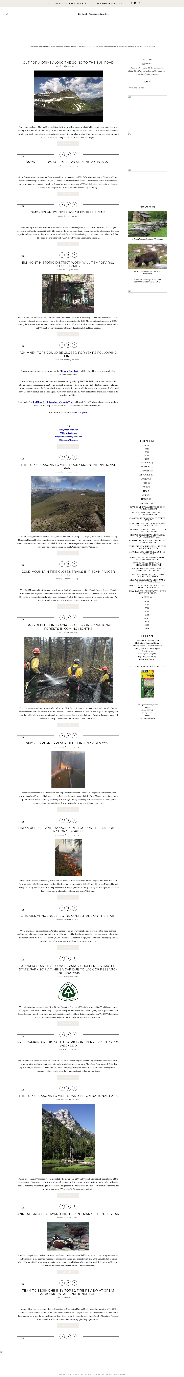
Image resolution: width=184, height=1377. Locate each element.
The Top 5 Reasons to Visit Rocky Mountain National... (147, 536)
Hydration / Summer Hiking (147, 643)
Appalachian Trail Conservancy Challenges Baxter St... (147, 570)
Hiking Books (147, 713)
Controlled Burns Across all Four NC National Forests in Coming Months (68, 627)
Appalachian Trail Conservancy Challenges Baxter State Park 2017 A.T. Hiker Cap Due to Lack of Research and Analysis (68, 969)
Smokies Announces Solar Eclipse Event (68, 212)
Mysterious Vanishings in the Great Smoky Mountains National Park (147, 280)
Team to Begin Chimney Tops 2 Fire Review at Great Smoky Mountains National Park (68, 1292)
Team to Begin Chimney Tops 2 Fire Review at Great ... (147, 592)
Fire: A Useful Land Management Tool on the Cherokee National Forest (68, 829)
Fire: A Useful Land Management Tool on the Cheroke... (147, 558)
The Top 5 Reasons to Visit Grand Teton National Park (68, 1096)
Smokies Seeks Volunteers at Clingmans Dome (68, 162)
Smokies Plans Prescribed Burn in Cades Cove (68, 743)
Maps (147, 716)
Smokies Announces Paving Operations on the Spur (68, 915)
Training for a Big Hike (147, 654)
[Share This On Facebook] (62, 154)
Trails (147, 708)
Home (47, 3)
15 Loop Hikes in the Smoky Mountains (147, 239)
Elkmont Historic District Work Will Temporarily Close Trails (68, 264)
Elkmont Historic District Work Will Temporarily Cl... (147, 525)
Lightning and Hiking (147, 657)
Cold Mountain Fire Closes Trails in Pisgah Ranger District (68, 573)
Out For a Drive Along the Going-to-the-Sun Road (68, 62)
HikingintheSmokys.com (147, 705)
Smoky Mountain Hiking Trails (70, 3)
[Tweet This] (68, 154)
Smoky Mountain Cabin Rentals (106, 3)
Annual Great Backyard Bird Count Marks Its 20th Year (68, 1214)
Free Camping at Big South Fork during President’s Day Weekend (68, 1044)
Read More (68, 144)
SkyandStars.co (120, 1374)
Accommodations (147, 718)
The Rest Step (147, 651)
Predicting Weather (147, 659)
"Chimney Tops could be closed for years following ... (147, 530)
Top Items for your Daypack (147, 640)
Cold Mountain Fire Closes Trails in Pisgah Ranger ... (147, 542)
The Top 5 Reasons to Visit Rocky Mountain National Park (68, 466)
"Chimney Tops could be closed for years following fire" (68, 354)
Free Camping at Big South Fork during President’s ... (147, 575)
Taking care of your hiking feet (147, 649)
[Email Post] (23, 156)
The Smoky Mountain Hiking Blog (86, 1374)
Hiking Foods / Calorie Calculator (147, 646)
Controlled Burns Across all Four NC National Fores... (147, 547)
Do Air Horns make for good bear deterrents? (147, 272)
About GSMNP (147, 710)
